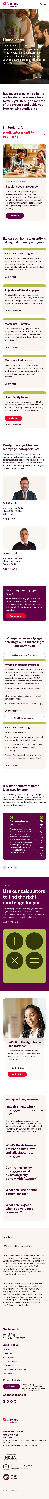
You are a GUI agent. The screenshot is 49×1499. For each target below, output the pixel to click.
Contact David (17, 1068)
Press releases (8, 1374)
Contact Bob (9, 514)
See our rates (16, 616)
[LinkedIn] (8, 1401)
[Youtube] (11, 1401)
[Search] (40, 4)
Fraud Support (8, 1357)
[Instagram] (4, 1401)
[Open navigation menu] (44, 4)
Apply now (13, 418)
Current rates (8, 1366)
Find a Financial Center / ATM (14, 1370)
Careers (6, 1349)
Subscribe (11, 1386)
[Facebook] (15, 1401)
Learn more (15, 215)
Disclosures (7, 1353)
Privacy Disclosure (10, 1362)
